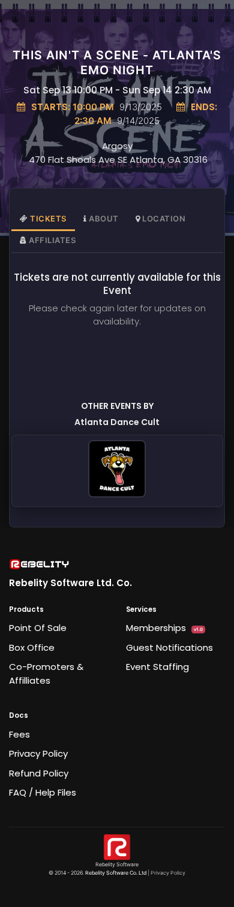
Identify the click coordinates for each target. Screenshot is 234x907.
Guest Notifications (169, 647)
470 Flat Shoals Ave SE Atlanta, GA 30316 (118, 159)
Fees (19, 734)
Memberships (164, 627)
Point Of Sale (38, 627)
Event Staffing (157, 666)
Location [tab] (163, 218)
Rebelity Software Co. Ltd (115, 873)
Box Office (32, 647)
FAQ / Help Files (42, 792)
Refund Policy (38, 773)
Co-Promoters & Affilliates (46, 673)
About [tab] (104, 218)
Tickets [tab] (48, 218)
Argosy (117, 145)
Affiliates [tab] (52, 240)
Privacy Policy (38, 753)
